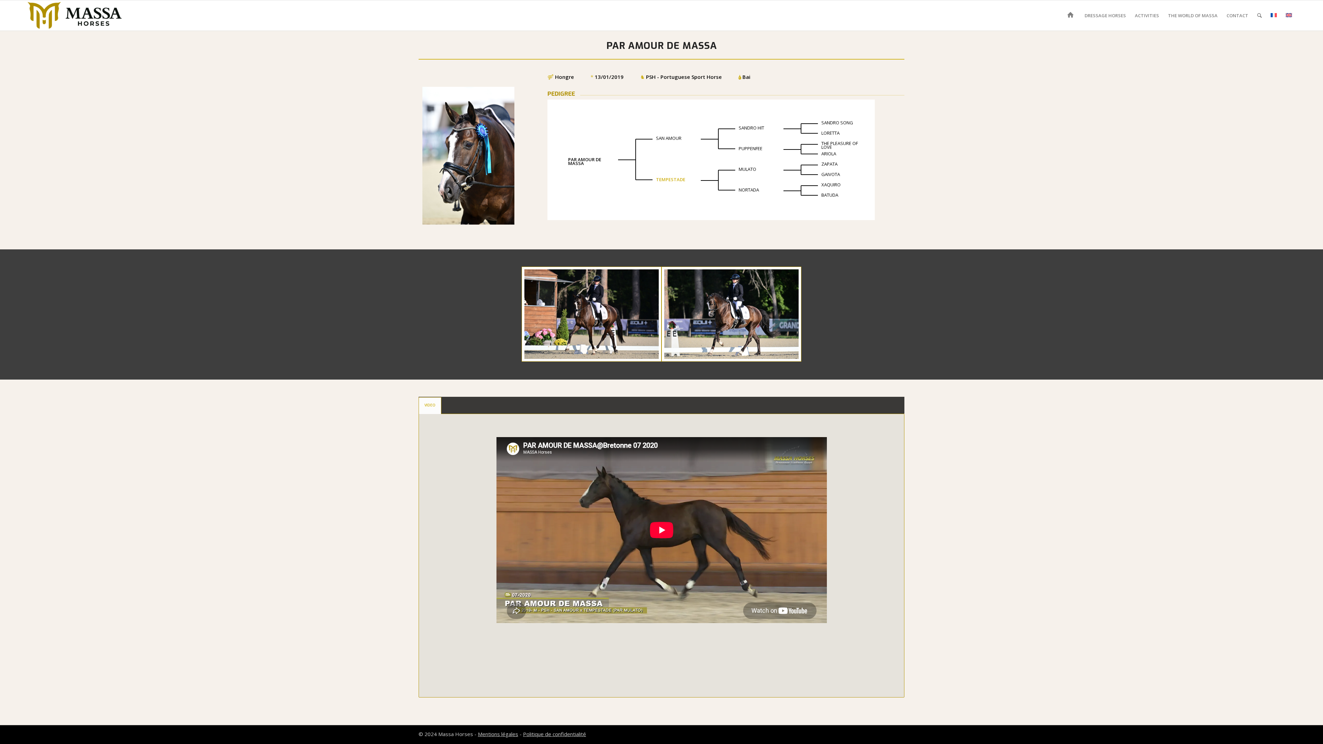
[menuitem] (1071, 15)
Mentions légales (498, 734)
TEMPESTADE (670, 179)
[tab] (430, 405)
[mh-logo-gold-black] (75, 15)
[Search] (1259, 15)
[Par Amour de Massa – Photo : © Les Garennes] (592, 314)
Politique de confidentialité (554, 734)
